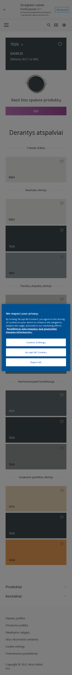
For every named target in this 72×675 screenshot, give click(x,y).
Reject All (36, 362)
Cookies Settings (36, 342)
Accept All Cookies (36, 352)
